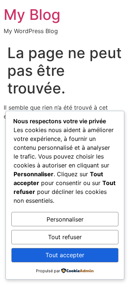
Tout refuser (65, 237)
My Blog (32, 15)
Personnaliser (65, 219)
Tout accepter (64, 255)
